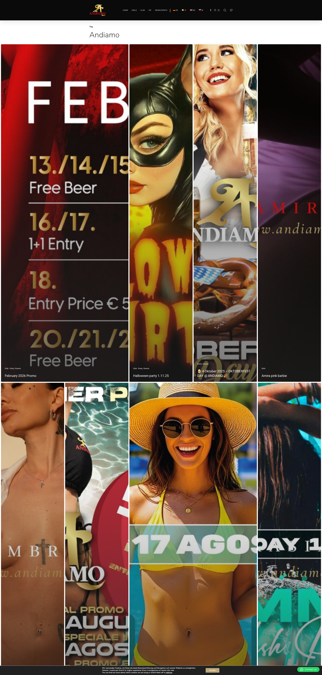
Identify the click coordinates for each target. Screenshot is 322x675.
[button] (231, 10)
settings (169, 672)
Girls (263, 368)
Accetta (212, 670)
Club (6, 368)
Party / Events (15, 368)
